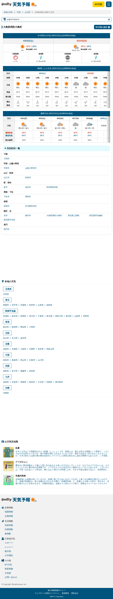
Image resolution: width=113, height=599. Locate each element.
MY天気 (98, 4)
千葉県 (41, 316)
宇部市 (6, 168)
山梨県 (77, 316)
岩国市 (6, 206)
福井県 (23, 338)
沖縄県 (6, 393)
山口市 (6, 177)
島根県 (15, 360)
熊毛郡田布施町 (96, 215)
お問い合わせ (11, 577)
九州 (7, 377)
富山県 (6, 338)
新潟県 (69, 316)
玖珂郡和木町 (31, 206)
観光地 (8, 551)
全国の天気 (8, 12)
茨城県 (6, 316)
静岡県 (15, 327)
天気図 (8, 573)
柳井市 (28, 215)
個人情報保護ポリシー (56, 590)
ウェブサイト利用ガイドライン (47, 593)
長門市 (6, 229)
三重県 (32, 327)
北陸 (7, 333)
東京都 (49, 316)
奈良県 (41, 349)
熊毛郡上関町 (73, 215)
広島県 (32, 360)
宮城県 (23, 305)
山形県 (41, 305)
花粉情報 (9, 525)
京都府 (15, 349)
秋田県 (32, 305)
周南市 (28, 196)
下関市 (6, 159)
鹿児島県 (59, 382)
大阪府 (23, 349)
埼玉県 (32, 316)
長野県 (86, 316)
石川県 (15, 338)
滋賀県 (6, 349)
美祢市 (28, 187)
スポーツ (9, 543)
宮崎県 (49, 382)
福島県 (49, 305)
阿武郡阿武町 (52, 187)
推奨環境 (65, 593)
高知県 (32, 371)
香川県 (15, 371)
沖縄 (7, 388)
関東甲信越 (10, 311)
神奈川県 (59, 316)
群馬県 (23, 316)
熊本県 (32, 382)
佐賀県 (15, 382)
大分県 (41, 382)
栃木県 (15, 316)
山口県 (27, 12)
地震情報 (9, 512)
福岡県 (6, 382)
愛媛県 (23, 371)
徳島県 (6, 371)
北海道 (8, 289)
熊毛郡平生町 (9, 220)
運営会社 (74, 593)
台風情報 (9, 516)
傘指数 (8, 533)
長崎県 (23, 382)
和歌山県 (50, 349)
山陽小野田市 (31, 168)
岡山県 (23, 360)
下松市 (6, 196)
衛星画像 (9, 569)
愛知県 (23, 327)
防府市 (28, 177)
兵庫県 (32, 349)
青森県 (6, 305)
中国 (18, 12)
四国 (7, 366)
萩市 (6, 187)
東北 (7, 300)
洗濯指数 (9, 529)
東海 (7, 322)
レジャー (9, 547)
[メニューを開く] (109, 4)
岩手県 (15, 305)
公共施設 (9, 555)
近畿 (7, 344)
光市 (6, 215)
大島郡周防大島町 (54, 215)
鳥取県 (6, 360)
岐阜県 (6, 327)
